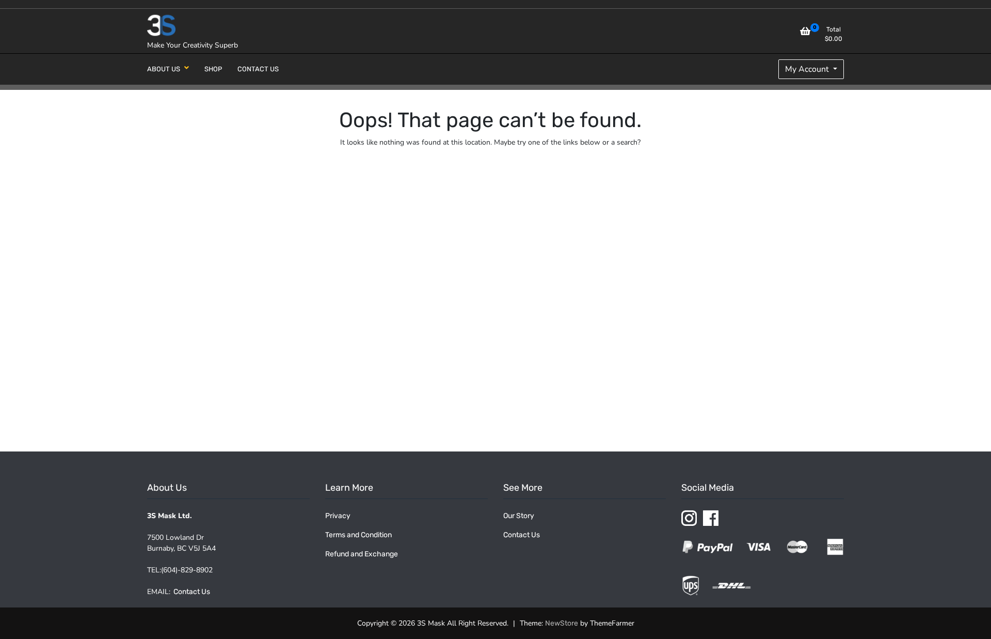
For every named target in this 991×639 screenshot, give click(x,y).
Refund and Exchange (361, 554)
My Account (808, 69)
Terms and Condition (358, 535)
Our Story (518, 515)
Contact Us (190, 591)
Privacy (337, 515)
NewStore (561, 623)
